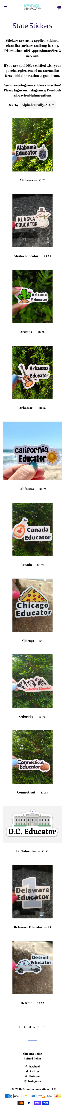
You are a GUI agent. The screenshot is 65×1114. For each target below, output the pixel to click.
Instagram (34, 1081)
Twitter (34, 1071)
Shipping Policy (32, 1053)
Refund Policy (32, 1058)
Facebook (34, 1066)
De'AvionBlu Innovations (34, 1089)
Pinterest (34, 1076)
